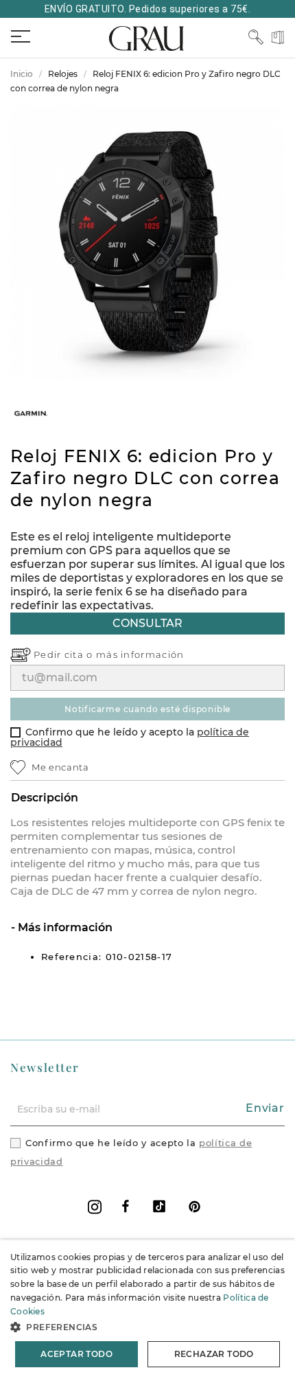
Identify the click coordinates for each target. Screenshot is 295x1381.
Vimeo (159, 1206)
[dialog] (147, 1310)
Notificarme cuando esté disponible (147, 709)
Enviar (265, 1108)
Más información (64, 927)
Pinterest (194, 1206)
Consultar (147, 623)
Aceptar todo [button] (76, 1354)
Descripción (44, 797)
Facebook (125, 1206)
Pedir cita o (65, 654)
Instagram (95, 1207)
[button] (147, 1327)
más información (140, 654)
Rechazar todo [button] (214, 1354)
